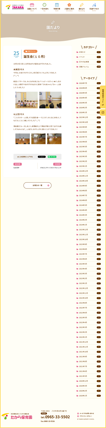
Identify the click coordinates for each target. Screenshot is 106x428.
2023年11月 (89, 234)
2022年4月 (89, 322)
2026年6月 (89, 88)
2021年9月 (89, 356)
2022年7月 (89, 308)
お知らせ (89, 52)
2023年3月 (89, 273)
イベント (89, 57)
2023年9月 (89, 244)
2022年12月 (89, 288)
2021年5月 (89, 376)
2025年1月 (89, 166)
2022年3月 (89, 327)
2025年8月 (89, 132)
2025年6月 (89, 142)
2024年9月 (89, 186)
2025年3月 (89, 156)
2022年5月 (89, 317)
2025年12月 (89, 117)
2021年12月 (89, 342)
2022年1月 (89, 337)
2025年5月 (89, 146)
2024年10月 (89, 181)
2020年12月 (89, 381)
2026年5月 (89, 93)
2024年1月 (89, 225)
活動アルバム (89, 67)
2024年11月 (89, 176)
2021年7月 (89, 366)
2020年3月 (89, 386)
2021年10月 (89, 352)
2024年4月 (89, 210)
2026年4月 (89, 98)
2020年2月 (89, 391)
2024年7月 (89, 195)
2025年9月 (89, 127)
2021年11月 (89, 347)
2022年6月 (89, 313)
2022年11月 (89, 293)
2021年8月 (89, 361)
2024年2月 (89, 220)
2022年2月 (89, 332)
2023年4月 (89, 269)
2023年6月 (89, 259)
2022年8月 (89, 303)
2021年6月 (89, 371)
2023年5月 (89, 264)
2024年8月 (89, 190)
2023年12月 (89, 229)
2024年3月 (89, 215)
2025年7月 (89, 137)
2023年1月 (89, 283)
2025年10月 (89, 122)
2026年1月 (89, 112)
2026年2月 (89, 107)
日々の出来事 (89, 62)
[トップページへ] (15, 7)
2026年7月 (89, 83)
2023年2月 (89, 278)
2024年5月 (89, 205)
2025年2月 (89, 161)
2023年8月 (89, 249)
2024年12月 (89, 171)
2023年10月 (89, 239)
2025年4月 (89, 151)
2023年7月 (89, 254)
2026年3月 (89, 103)
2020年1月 (89, 396)
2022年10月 (89, 298)
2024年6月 (89, 200)
